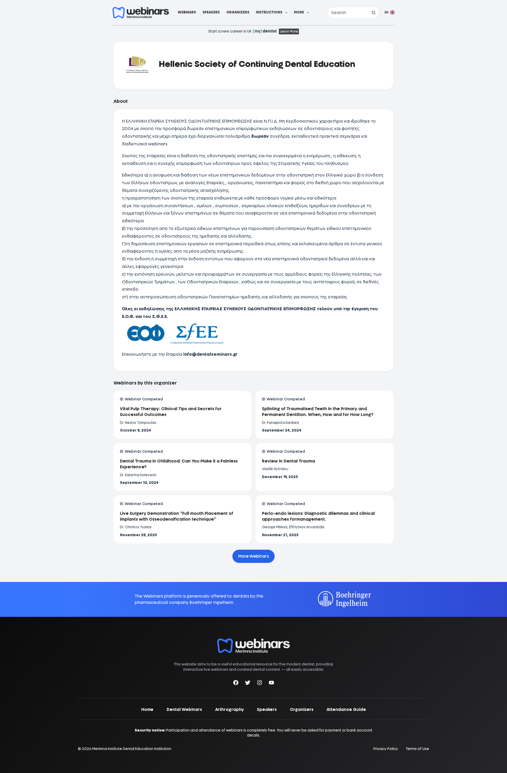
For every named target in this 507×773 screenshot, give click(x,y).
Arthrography (229, 709)
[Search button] (373, 12)
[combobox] (347, 12)
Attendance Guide (346, 709)
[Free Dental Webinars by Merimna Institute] (253, 641)
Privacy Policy (385, 749)
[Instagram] (259, 683)
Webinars (187, 12)
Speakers (211, 12)
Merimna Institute (107, 749)
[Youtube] (271, 683)
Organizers (237, 12)
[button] (389, 12)
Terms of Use (417, 749)
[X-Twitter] (247, 683)
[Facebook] (235, 683)
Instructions (269, 12)
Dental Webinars (184, 709)
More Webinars (253, 556)
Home (147, 709)
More (299, 12)
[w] (140, 13)
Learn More (289, 31)
